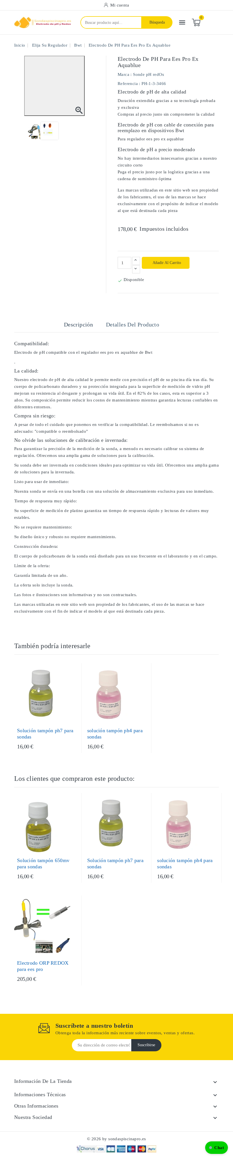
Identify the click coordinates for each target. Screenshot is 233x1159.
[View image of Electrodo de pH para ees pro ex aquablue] (35, 131)
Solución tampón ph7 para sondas (45, 734)
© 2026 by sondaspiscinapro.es (116, 1139)
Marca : (125, 74)
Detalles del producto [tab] (132, 324)
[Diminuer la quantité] (136, 269)
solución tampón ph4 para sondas (115, 734)
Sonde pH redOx (149, 74)
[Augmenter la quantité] (136, 261)
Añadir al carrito (166, 263)
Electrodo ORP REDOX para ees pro (43, 966)
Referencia (128, 83)
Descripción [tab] (78, 324)
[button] (216, 1147)
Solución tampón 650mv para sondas (43, 863)
